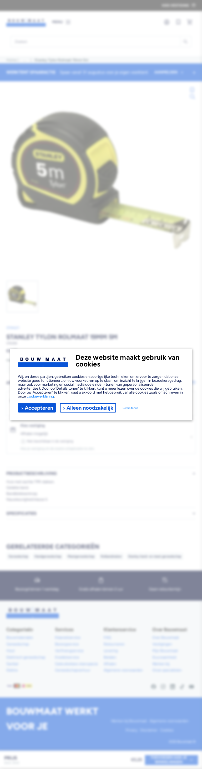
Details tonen (130, 408)
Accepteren (39, 408)
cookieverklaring (40, 396)
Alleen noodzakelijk (90, 408)
